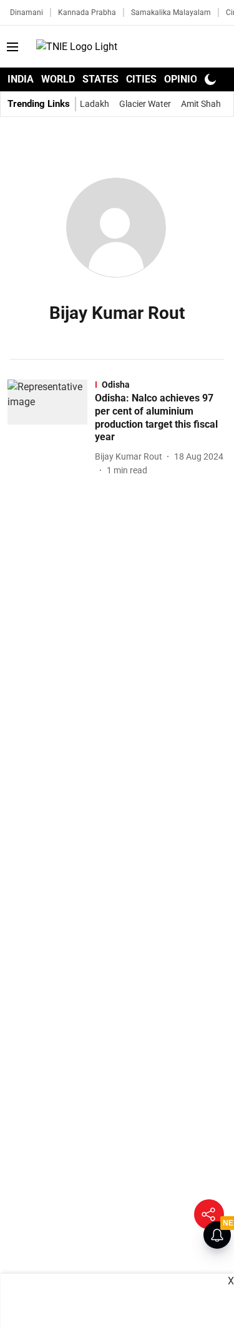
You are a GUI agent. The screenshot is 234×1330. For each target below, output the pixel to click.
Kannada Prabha (87, 12)
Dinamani (26, 12)
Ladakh (94, 104)
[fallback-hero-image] (51, 428)
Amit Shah (201, 104)
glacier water (145, 104)
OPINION (184, 79)
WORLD (58, 79)
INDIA (20, 79)
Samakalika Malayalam (171, 12)
